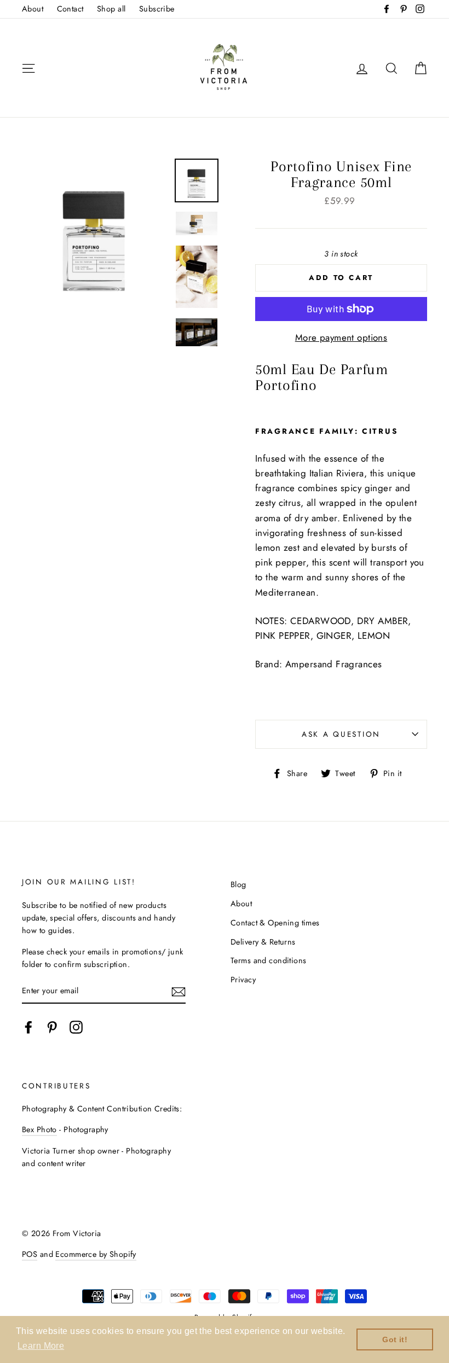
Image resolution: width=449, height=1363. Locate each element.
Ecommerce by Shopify (95, 1254)
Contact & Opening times (275, 922)
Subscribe (157, 8)
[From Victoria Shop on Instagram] (76, 1027)
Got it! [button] (394, 1339)
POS (29, 1254)
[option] (94, 231)
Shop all (111, 8)
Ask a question (341, 734)
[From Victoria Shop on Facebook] (28, 1027)
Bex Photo (39, 1129)
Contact (70, 8)
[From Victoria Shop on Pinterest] (52, 1027)
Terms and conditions (269, 960)
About (32, 8)
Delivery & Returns (263, 941)
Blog (238, 884)
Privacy (243, 979)
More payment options (341, 337)
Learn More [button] (41, 1345)
